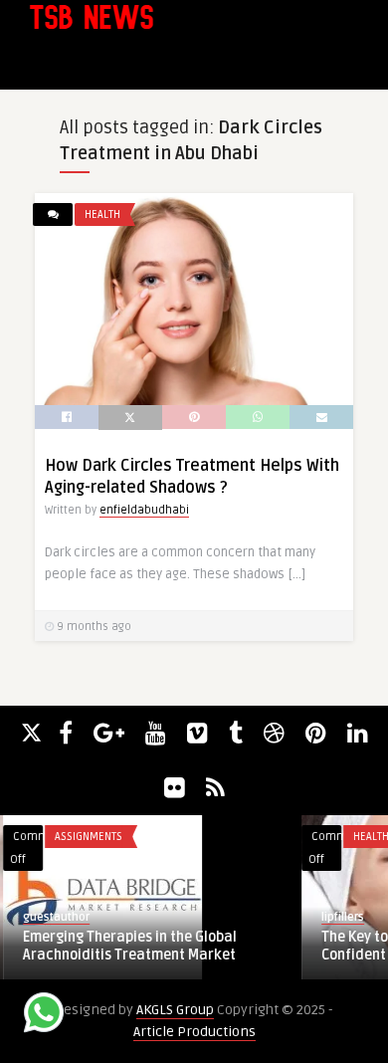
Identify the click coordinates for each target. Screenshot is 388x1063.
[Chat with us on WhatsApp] (44, 1015)
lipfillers (339, 917)
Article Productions (194, 1031)
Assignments (85, 836)
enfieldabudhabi (144, 510)
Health (102, 214)
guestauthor (53, 917)
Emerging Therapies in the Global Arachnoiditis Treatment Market (127, 946)
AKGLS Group (175, 1009)
